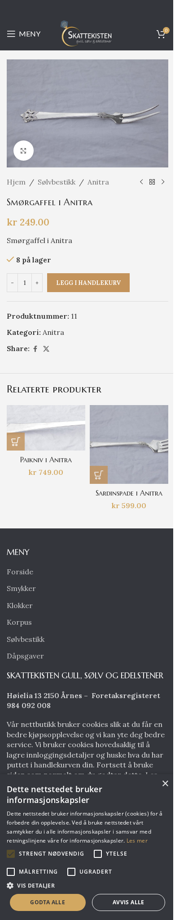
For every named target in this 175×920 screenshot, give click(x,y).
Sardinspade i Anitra (129, 492)
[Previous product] (141, 182)
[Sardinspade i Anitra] (129, 444)
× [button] (165, 783)
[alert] (87, 847)
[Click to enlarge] (23, 150)
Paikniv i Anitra (46, 459)
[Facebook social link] (35, 349)
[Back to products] (152, 182)
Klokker (20, 605)
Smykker (21, 588)
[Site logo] (87, 32)
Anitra (98, 181)
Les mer (137, 840)
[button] (16, 442)
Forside (20, 571)
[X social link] (46, 349)
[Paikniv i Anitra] (46, 427)
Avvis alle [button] (128, 902)
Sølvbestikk (56, 181)
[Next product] (163, 182)
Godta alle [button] (47, 902)
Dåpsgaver (25, 655)
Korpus (19, 622)
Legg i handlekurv (88, 283)
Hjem (16, 181)
